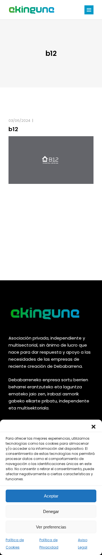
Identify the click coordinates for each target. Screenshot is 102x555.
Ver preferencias (51, 527)
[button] (93, 427)
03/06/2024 (19, 120)
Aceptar (51, 496)
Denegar (51, 511)
